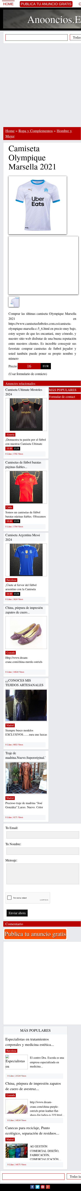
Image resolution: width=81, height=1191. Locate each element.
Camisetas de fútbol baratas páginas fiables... (23, 464)
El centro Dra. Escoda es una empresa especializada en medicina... (47, 1062)
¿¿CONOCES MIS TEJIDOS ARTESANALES (24, 682)
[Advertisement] (40, 85)
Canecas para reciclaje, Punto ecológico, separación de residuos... (32, 1130)
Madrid (10, 725)
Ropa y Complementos (35, 130)
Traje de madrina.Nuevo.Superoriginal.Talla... (29, 755)
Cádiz (9, 507)
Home (8, 4)
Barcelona (11, 580)
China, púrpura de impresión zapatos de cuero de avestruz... (33, 1086)
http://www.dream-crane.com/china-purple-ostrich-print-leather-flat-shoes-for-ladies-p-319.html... (47, 1108)
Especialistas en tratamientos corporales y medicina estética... (29, 1041)
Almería (10, 434)
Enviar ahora (17, 913)
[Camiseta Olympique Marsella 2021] (17, 304)
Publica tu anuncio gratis (46, 4)
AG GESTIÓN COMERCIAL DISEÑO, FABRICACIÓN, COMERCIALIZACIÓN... (45, 1152)
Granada (10, 652)
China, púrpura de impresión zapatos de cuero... (24, 609)
